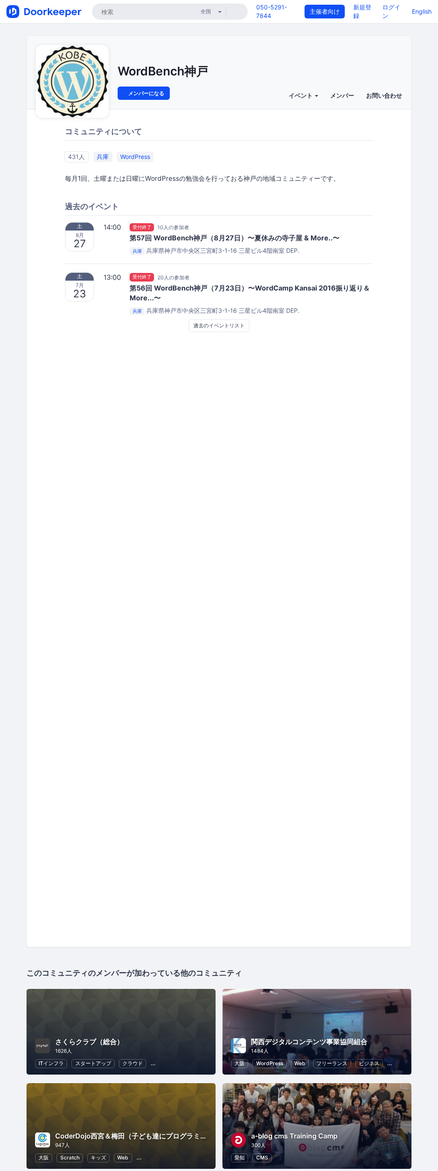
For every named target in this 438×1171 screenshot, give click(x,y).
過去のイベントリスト (219, 325)
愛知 (239, 1157)
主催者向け (325, 11)
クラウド (132, 1063)
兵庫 (103, 156)
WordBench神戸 (163, 71)
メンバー (342, 95)
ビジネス (369, 1063)
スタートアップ (93, 1063)
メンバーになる (145, 93)
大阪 (239, 1063)
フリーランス (332, 1063)
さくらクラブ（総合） (89, 1041)
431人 (76, 156)
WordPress (135, 156)
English (422, 11)
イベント (301, 95)
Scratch (70, 1157)
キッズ (98, 1157)
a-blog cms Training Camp (294, 1136)
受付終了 (142, 227)
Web (299, 1063)
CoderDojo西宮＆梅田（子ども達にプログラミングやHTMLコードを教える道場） (182, 1136)
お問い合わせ (384, 95)
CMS (262, 1157)
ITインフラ (51, 1063)
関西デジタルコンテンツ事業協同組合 (309, 1041)
